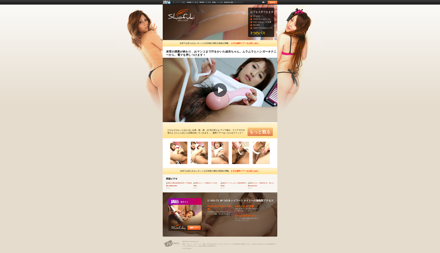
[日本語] (263, 2)
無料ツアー (194, 228)
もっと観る (260, 131)
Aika (195, 186)
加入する (272, 2)
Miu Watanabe (171, 186)
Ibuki (223, 186)
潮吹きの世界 (183, 20)
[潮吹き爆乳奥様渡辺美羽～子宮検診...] (179, 183)
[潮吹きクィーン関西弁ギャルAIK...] (206, 183)
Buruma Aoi (252, 186)
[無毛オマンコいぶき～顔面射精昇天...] (234, 183)
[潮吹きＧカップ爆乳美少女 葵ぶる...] (261, 183)
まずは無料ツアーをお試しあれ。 (245, 43)
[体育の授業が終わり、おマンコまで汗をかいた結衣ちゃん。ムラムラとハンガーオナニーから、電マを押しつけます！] (180, 164)
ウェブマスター (187, 248)
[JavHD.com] (166, 2)
